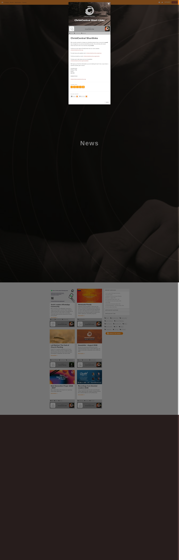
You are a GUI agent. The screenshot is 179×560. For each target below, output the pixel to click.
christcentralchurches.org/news (93, 53)
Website (84, 33)
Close (107, 102)
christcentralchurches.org (77, 50)
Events (74, 96)
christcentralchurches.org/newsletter (80, 61)
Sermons (83, 96)
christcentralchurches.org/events (91, 56)
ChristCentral (78, 33)
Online (71, 33)
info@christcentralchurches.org (78, 79)
